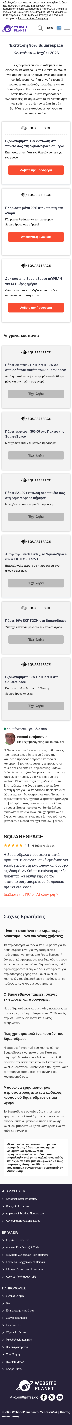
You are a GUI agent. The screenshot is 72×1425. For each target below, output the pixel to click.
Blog (8, 1303)
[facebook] (43, 1397)
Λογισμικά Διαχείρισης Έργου (23, 1220)
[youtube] (59, 1397)
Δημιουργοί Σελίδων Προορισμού (25, 1213)
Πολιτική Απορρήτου (17, 1347)
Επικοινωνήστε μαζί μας (20, 1310)
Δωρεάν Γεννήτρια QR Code (22, 1247)
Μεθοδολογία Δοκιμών (19, 1339)
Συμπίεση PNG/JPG (17, 1240)
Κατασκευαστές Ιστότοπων (21, 1198)
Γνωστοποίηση (14, 1325)
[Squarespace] (36, 153)
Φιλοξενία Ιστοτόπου (18, 1206)
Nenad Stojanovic (32, 737)
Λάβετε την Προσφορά (36, 170)
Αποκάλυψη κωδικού (36, 236)
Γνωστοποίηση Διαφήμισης (33, 18)
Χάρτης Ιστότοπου (16, 1332)
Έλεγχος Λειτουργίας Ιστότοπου (24, 1269)
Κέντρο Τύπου (14, 1368)
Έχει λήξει (36, 394)
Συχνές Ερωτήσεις (16, 1317)
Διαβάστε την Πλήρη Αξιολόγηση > (31, 895)
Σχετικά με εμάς (15, 1295)
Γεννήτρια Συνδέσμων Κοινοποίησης (27, 1254)
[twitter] (51, 1397)
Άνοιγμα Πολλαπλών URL (21, 1276)
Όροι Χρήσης (13, 1354)
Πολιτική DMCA (15, 1361)
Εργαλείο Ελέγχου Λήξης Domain (25, 1262)
